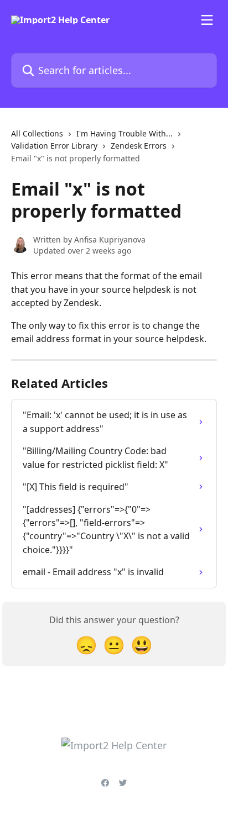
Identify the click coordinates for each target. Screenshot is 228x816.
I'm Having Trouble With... (124, 133)
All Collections (37, 133)
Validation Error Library (54, 145)
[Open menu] (207, 20)
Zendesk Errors (139, 145)
